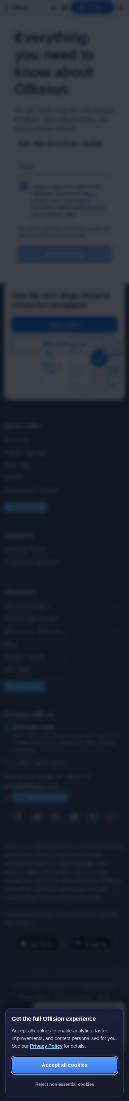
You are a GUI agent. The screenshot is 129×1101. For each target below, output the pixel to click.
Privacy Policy (46, 1046)
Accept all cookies (65, 1065)
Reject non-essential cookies (64, 1084)
